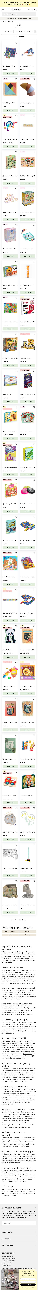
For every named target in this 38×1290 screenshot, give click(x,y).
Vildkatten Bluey (7, 394)
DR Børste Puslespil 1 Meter (10, 613)
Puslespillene (15, 974)
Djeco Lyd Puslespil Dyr (26, 431)
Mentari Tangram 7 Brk (9, 103)
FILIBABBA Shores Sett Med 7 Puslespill (13, 212)
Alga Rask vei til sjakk (26, 358)
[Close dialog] (36, 1270)
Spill (13, 21)
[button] (35, 9)
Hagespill (10, 935)
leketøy (13, 1195)
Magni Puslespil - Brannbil (9, 795)
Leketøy (8, 21)
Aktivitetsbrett (27, 1054)
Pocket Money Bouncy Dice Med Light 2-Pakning (15, 467)
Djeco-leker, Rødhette (26, 795)
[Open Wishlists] (32, 9)
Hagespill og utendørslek (9, 1193)
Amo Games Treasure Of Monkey (11, 358)
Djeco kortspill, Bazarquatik (27, 467)
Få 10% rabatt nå (28, 1284)
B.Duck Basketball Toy (8, 686)
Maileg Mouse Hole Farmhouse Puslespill (13, 905)
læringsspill (20, 988)
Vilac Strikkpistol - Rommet (27, 66)
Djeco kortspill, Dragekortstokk (11, 540)
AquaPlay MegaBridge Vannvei (28, 613)
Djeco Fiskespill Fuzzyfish (27, 248)
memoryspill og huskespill (9, 1160)
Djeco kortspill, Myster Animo (10, 176)
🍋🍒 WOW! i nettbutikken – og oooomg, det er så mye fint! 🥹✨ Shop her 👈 (19, 3)
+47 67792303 (11, 1261)
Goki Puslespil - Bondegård (27, 176)
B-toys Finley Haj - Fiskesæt (10, 139)
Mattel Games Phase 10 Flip (27, 394)
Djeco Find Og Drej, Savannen (28, 686)
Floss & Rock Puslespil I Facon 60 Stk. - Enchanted (16, 248)
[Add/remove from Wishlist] (16, 43)
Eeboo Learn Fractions (9, 577)
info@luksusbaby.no (8, 1263)
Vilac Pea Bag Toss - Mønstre (28, 577)
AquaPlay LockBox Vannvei (27, 540)
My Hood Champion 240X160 (10, 868)
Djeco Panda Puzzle (8, 649)
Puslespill (27, 935)
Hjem (3, 21)
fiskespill (12, 1191)
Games (29, 1077)
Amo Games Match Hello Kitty (28, 321)
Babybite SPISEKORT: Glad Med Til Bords (13, 759)
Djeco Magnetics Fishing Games (11, 66)
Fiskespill (27, 931)
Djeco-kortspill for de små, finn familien (13, 285)
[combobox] (19, 14)
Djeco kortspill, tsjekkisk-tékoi (11, 431)
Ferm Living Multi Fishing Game (11, 832)
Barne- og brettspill (10, 931)
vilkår (28, 1213)
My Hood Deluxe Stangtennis (27, 868)
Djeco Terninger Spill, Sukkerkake (11, 504)
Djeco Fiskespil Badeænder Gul (28, 285)
